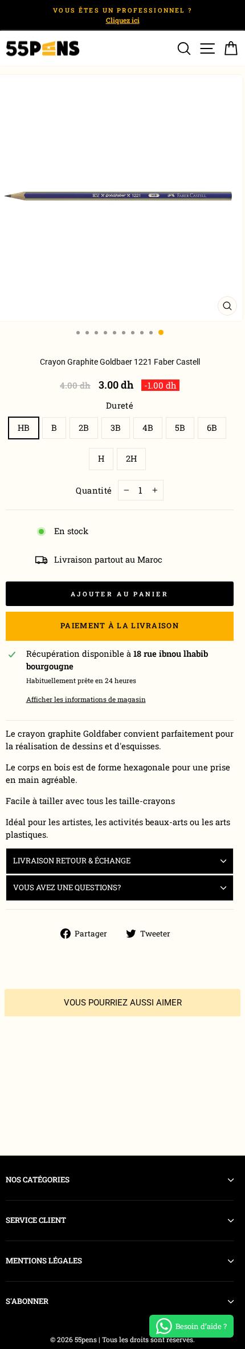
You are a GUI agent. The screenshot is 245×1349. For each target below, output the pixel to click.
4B (147, 427)
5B (180, 427)
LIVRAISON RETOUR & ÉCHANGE (71, 860)
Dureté (120, 405)
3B (116, 427)
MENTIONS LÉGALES (44, 1260)
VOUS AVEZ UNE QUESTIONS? (67, 887)
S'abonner (27, 1301)
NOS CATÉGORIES (38, 1179)
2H (131, 458)
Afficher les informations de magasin (86, 699)
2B (84, 427)
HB (24, 427)
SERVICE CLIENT (36, 1220)
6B (212, 427)
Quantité (94, 490)
